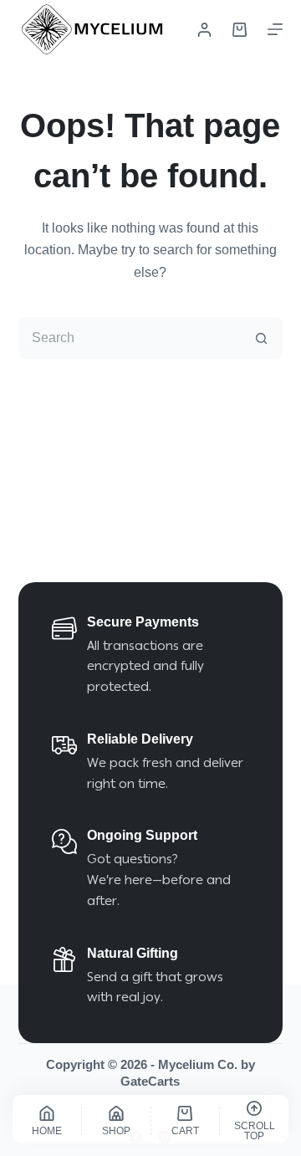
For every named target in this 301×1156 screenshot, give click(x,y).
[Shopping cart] (239, 30)
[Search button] (262, 338)
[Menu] (275, 29)
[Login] (204, 30)
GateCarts (150, 1081)
